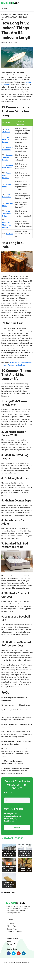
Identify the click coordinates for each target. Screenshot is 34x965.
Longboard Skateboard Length (6, 224)
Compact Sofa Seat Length (7, 157)
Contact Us (11, 944)
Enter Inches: (9, 793)
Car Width (9, 234)
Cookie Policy (12, 929)
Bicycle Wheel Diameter (6, 175)
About (9, 941)
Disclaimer (11, 923)
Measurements (12, 14)
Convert (17, 827)
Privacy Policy (12, 926)
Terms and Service (14, 932)
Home (3, 14)
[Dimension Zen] (10, 3)
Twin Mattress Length (5, 139)
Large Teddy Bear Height (6, 213)
